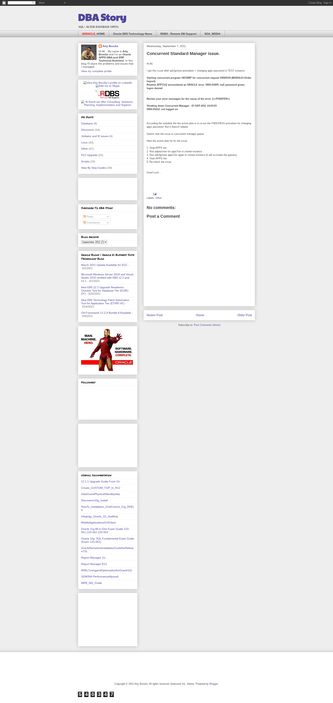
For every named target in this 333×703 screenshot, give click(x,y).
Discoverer (87, 129)
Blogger (213, 683)
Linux (84, 142)
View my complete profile (96, 71)
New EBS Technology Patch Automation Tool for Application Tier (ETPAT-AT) (105, 301)
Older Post (244, 315)
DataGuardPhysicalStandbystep (100, 494)
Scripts (85, 161)
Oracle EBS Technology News (132, 33)
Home (200, 315)
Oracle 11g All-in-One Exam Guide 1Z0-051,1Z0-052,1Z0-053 (105, 530)
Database (87, 123)
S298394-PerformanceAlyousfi (99, 576)
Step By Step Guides (93, 167)
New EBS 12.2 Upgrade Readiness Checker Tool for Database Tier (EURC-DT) (105, 290)
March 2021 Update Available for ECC (104, 264)
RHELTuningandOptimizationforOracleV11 (106, 570)
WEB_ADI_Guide (91, 582)
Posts (89, 216)
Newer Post (155, 315)
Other (159, 197)
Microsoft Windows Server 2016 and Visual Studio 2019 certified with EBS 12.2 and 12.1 (107, 277)
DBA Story (102, 17)
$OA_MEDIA (212, 33)
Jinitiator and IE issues (94, 136)
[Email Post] (154, 193)
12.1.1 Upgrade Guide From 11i (100, 481)
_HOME (93, 33)
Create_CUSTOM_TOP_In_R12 (100, 487)
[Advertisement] (100, 188)
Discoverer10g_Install (94, 500)
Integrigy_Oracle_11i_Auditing (99, 516)
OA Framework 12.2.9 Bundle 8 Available (106, 312)
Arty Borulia (110, 46)
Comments (93, 222)
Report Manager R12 (94, 564)
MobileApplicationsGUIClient (98, 522)
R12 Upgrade (89, 155)
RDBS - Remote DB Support (178, 33)
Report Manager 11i (93, 557)
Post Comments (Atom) (207, 325)
